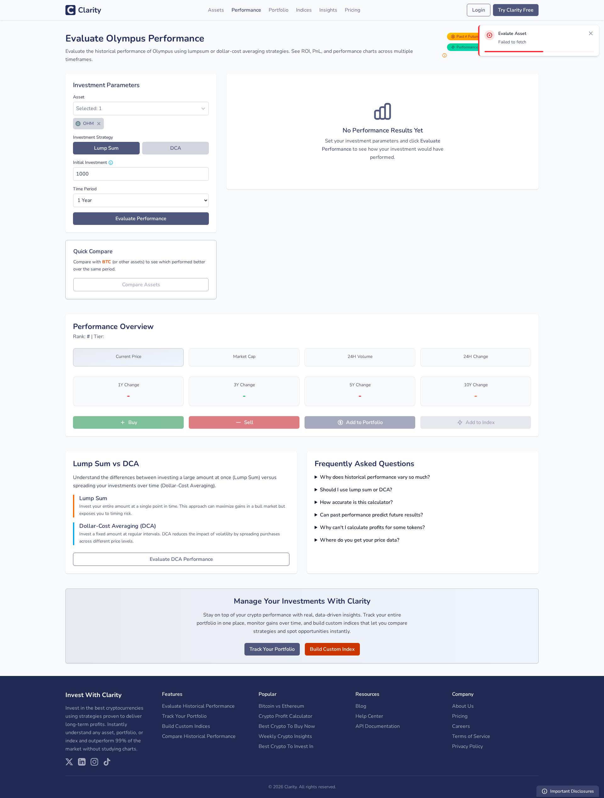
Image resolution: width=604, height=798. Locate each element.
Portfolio (278, 10)
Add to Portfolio (364, 422)
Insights (328, 10)
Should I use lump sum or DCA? (356, 489)
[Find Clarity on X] (69, 762)
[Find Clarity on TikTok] (107, 762)
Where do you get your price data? (359, 540)
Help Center (369, 716)
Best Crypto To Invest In (286, 746)
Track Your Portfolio (272, 649)
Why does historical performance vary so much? (375, 477)
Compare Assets (141, 284)
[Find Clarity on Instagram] (94, 762)
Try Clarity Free (516, 10)
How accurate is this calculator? (356, 502)
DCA (175, 148)
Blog (360, 706)
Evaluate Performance (140, 218)
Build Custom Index (332, 649)
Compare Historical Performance (199, 736)
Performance (246, 10)
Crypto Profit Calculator (285, 716)
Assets (216, 10)
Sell (248, 422)
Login (478, 10)
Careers (461, 726)
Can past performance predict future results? (371, 514)
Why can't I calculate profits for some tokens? (372, 527)
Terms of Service (471, 736)
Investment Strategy (93, 137)
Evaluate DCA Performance (181, 559)
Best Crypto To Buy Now (287, 726)
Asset (78, 97)
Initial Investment (90, 162)
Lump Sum (106, 148)
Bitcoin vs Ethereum (281, 706)
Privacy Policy (467, 746)
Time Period (85, 189)
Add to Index (480, 422)
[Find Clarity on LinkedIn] (82, 762)
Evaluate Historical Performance (198, 706)
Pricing (352, 10)
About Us (463, 706)
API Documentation (377, 726)
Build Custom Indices (186, 726)
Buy (132, 422)
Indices (304, 10)
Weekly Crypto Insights (285, 736)
